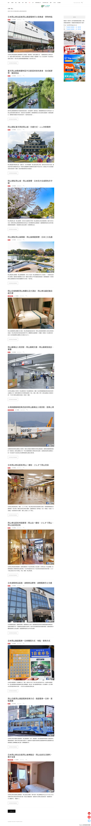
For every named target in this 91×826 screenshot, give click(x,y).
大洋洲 (54, 2)
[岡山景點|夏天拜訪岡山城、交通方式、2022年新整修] (31, 146)
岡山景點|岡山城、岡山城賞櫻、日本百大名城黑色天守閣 (30, 182)
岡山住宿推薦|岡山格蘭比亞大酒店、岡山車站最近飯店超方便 (30, 292)
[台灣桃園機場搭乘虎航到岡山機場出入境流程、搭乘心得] (31, 428)
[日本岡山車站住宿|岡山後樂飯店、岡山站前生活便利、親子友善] (31, 776)
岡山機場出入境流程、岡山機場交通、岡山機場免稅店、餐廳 (31, 348)
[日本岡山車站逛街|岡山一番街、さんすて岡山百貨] (31, 486)
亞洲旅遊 (58, 2)
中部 (22, 2)
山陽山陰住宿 (10, 759)
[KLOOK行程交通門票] (74, 67)
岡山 (9, 19)
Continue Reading (13, 119)
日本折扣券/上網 (45, 2)
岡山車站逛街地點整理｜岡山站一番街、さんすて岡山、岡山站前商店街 (31, 524)
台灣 (8, 2)
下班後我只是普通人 (70, 27)
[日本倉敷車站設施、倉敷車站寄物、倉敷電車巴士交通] (31, 604)
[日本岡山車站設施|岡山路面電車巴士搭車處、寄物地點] (31, 36)
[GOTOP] (89, 820)
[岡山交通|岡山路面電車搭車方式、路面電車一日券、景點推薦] (31, 720)
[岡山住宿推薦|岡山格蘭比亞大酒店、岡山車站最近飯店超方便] (31, 312)
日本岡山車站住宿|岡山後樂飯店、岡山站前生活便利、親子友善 (30, 755)
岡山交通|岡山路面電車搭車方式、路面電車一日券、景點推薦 (30, 699)
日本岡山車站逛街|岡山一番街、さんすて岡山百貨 (28, 465)
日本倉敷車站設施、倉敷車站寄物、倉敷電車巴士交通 (30, 583)
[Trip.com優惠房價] (74, 58)
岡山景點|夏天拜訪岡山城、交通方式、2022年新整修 (29, 127)
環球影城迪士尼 (38, 2)
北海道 (12, 2)
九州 (33, 2)
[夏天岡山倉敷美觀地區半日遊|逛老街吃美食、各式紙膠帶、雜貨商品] (31, 92)
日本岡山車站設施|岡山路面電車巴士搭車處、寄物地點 (30, 17)
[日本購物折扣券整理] (74, 49)
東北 (16, 2)
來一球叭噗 (14, 19)
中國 (29, 2)
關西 (26, 2)
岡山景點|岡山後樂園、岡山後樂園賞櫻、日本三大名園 (30, 237)
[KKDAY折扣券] (74, 77)
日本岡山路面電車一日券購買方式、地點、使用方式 (29, 640)
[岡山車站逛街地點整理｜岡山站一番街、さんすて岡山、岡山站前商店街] (31, 546)
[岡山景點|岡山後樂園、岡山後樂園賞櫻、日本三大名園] (31, 256)
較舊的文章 (12, 811)
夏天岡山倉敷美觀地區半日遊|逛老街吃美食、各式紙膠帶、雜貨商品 (30, 71)
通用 (50, 2)
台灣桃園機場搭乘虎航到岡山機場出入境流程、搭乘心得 (31, 407)
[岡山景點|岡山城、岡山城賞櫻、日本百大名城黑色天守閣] (31, 202)
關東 (19, 2)
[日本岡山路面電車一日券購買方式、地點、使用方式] (31, 662)
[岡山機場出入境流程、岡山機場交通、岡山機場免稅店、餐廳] (31, 370)
